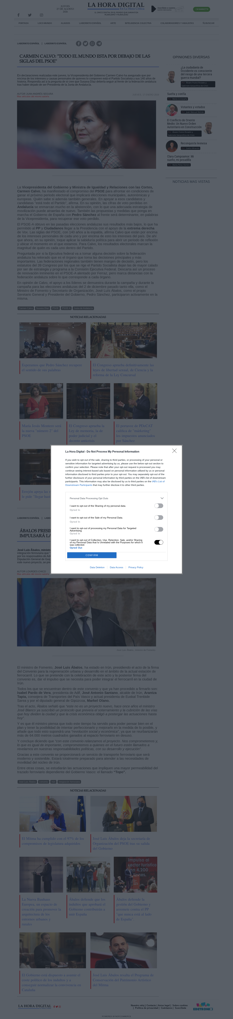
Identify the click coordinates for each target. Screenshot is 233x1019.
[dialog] (116, 509)
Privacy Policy (135, 567)
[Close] (175, 452)
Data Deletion (97, 567)
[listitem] (116, 498)
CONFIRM (92, 555)
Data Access (116, 567)
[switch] (158, 505)
